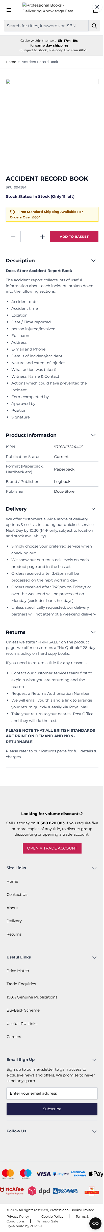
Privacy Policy (18, 1224)
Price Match (18, 973)
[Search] (91, 25)
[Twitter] (57, 1146)
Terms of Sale (47, 1229)
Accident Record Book (40, 62)
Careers (14, 1039)
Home (11, 62)
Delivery (14, 923)
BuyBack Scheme (23, 1013)
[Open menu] (9, 10)
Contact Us (17, 897)
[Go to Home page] (50, 10)
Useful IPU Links (22, 1026)
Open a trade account (50, 851)
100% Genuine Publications (32, 1000)
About (12, 910)
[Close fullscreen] (93, 7)
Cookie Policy (52, 1224)
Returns (14, 937)
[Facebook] (43, 1146)
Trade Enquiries (21, 986)
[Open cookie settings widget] (92, 1223)
